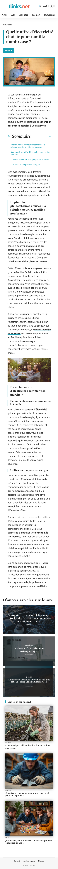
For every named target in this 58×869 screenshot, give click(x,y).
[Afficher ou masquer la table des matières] (41, 136)
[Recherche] (40, 6)
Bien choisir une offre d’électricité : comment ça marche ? (30, 153)
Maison (8, 50)
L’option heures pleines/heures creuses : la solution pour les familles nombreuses (28, 145)
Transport (29, 612)
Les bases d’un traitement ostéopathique (29, 649)
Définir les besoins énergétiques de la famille (31, 159)
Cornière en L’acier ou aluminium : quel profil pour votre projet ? (27, 794)
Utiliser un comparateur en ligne (26, 164)
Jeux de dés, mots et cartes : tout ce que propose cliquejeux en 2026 (28, 842)
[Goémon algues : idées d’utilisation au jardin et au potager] (29, 723)
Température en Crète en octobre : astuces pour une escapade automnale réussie (29, 680)
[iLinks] (19, 6)
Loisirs (29, 677)
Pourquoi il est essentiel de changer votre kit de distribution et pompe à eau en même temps (29, 618)
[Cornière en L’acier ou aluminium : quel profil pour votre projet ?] (29, 771)
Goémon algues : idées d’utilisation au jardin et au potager (28, 747)
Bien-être (29, 645)
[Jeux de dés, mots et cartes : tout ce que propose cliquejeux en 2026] (29, 818)
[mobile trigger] (5, 6)
